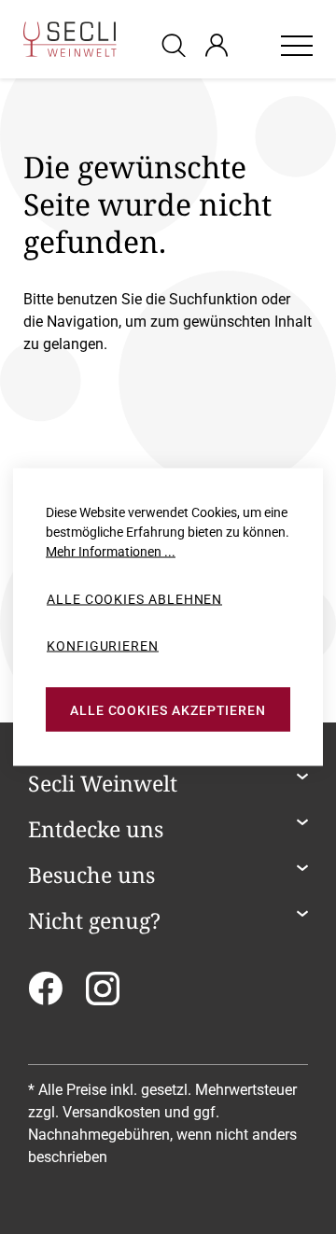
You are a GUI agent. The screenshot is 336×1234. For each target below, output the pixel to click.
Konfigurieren (103, 645)
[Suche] (176, 44)
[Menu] (297, 45)
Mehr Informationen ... (110, 551)
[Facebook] (45, 994)
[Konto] (216, 45)
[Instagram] (102, 994)
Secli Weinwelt (102, 784)
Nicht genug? (94, 921)
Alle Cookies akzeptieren (168, 709)
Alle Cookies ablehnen (134, 599)
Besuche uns (91, 876)
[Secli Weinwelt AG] (70, 39)
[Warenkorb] (254, 45)
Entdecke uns (95, 830)
